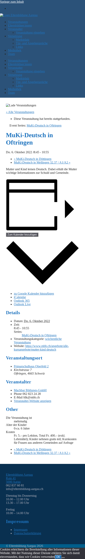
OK (58, 556)
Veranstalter (15, 29)
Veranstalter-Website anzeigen (32, 401)
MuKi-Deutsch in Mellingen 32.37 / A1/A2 (42, 162)
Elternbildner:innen (20, 25)
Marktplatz (22, 39)
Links (19, 46)
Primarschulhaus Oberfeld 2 (31, 366)
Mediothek (14, 50)
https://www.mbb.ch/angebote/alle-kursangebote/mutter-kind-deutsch (41, 347)
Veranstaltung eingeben (30, 32)
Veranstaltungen (18, 22)
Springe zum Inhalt (12, 1)
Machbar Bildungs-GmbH (30, 390)
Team (11, 54)
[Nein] (63, 557)
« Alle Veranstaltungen (20, 112)
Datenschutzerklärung (27, 533)
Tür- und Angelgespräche (32, 43)
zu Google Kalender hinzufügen (34, 293)
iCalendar (20, 297)
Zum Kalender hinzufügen (22, 234)
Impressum (20, 529)
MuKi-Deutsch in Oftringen (39, 335)
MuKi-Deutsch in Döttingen (32, 159)
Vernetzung (15, 36)
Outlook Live (22, 304)
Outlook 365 (22, 300)
